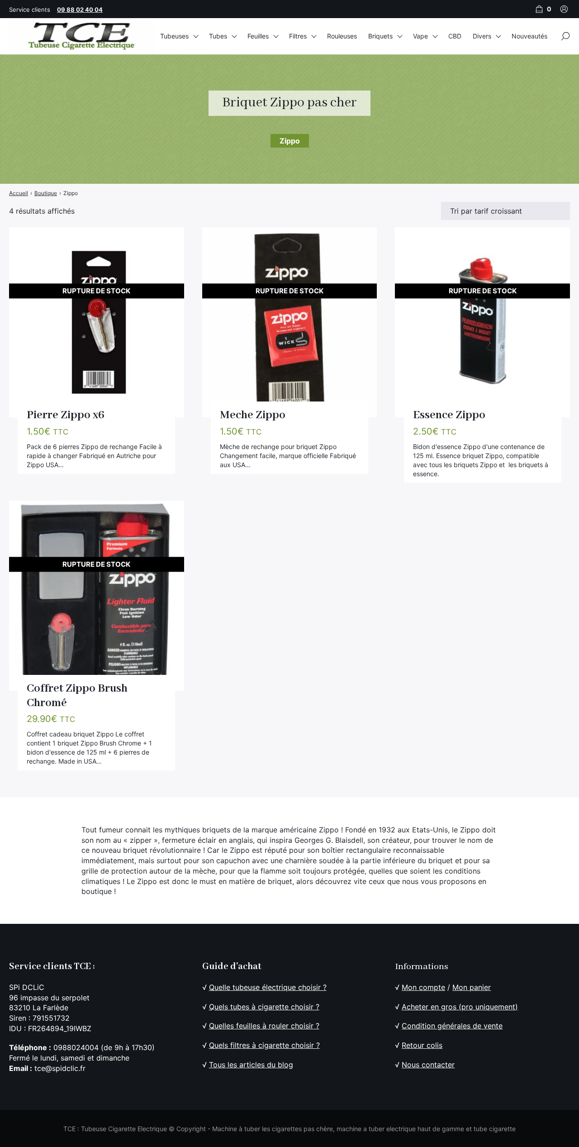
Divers (482, 36)
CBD (454, 36)
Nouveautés (529, 36)
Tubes (218, 36)
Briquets (380, 36)
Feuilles (258, 36)
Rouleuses (342, 36)
